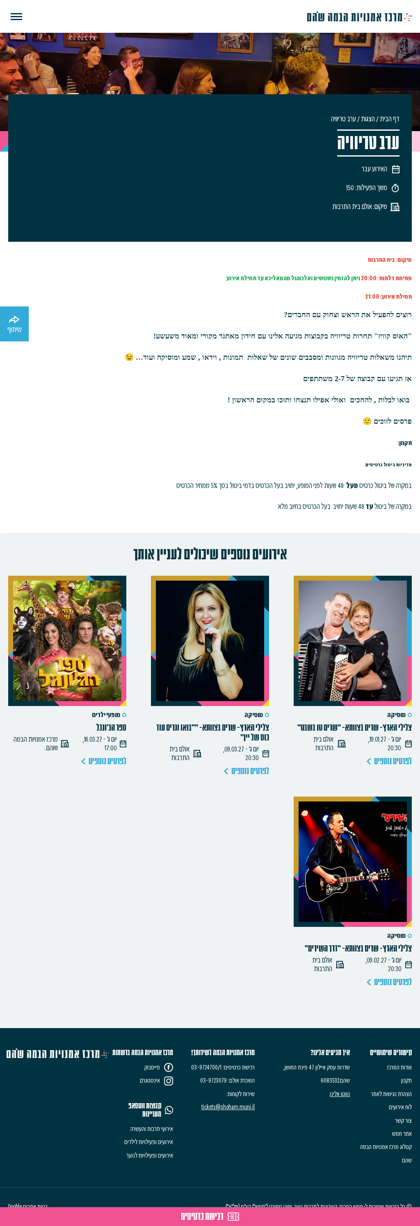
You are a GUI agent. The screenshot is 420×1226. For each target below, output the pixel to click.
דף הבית (389, 119)
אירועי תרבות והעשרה (151, 1129)
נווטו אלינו (340, 1094)
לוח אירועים (400, 1107)
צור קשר (403, 1121)
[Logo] (359, 16)
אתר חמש (402, 1134)
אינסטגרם (150, 1080)
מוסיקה (396, 715)
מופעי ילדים (106, 715)
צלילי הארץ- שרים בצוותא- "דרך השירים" (358, 949)
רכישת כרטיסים (202, 1216)
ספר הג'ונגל (111, 728)
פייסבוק (152, 1067)
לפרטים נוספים (393, 761)
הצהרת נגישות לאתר (391, 1094)
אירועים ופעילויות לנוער (149, 1155)
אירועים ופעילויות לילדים (148, 1142)
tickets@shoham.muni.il (228, 1107)
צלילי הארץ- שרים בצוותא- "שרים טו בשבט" (354, 728)
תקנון (406, 1080)
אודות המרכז (399, 1067)
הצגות (368, 119)
